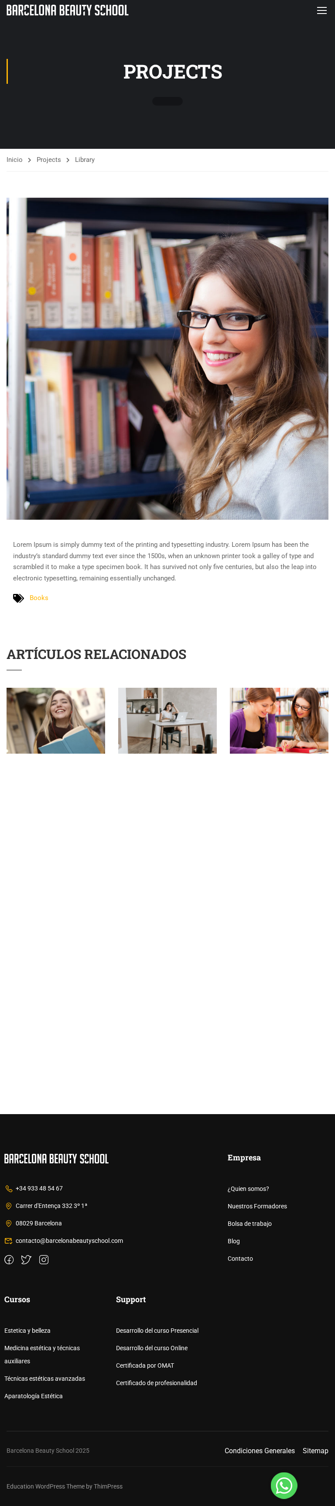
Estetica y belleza (27, 1330)
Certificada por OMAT (145, 1365)
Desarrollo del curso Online (152, 1348)
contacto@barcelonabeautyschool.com (69, 1240)
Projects (49, 160)
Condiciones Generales (260, 1451)
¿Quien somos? (248, 1188)
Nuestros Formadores (257, 1206)
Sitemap (315, 1451)
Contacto (240, 1258)
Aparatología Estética (33, 1396)
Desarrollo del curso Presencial (157, 1330)
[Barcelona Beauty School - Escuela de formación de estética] (68, 9)
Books (39, 598)
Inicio (15, 160)
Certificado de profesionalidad (156, 1382)
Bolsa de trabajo (250, 1223)
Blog (234, 1241)
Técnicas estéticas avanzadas (44, 1378)
